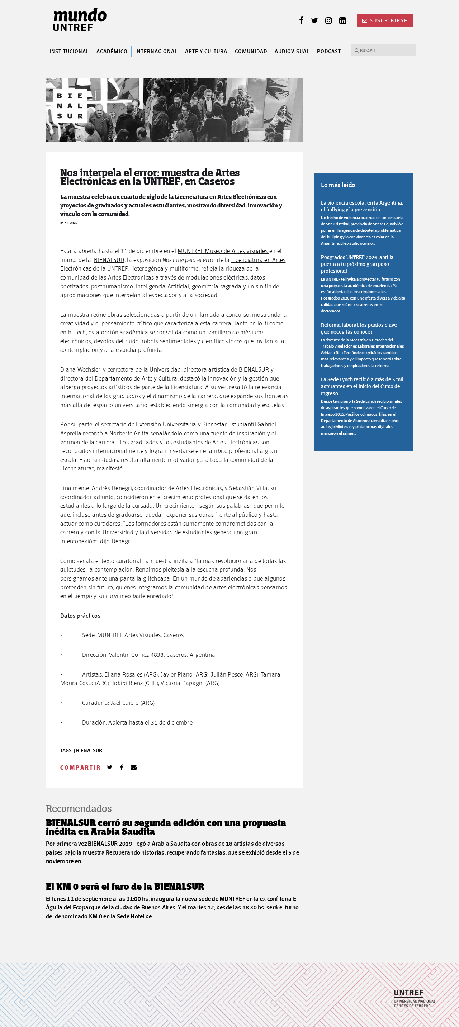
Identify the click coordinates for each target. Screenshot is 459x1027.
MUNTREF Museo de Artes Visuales (223, 251)
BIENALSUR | (90, 750)
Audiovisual (292, 51)
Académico (112, 51)
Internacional (156, 51)
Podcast (329, 51)
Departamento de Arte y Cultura (136, 378)
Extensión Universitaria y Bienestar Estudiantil (196, 424)
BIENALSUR (109, 260)
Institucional (69, 51)
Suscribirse (389, 20)
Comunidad (251, 51)
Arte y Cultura (206, 51)
